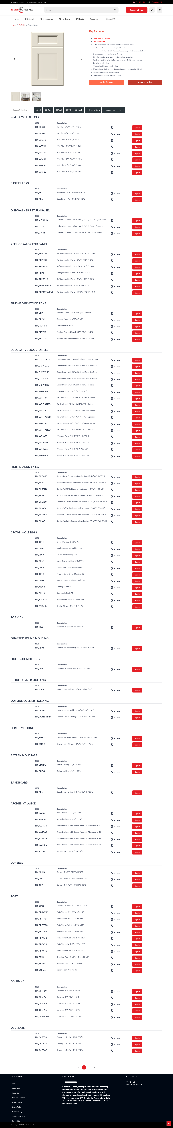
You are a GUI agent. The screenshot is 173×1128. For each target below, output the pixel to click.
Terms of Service (18, 1116)
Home (14, 1084)
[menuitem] (139, 2)
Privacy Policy (17, 1102)
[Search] (115, 10)
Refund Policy (17, 1112)
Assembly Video (145, 82)
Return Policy (17, 1107)
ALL (14, 25)
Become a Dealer (137, 10)
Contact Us (16, 1121)
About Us (15, 1093)
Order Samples (106, 82)
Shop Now (16, 1088)
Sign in (152, 10)
